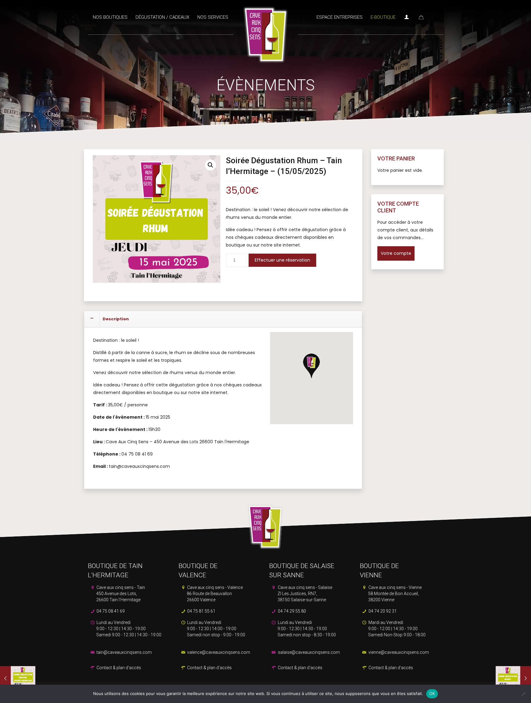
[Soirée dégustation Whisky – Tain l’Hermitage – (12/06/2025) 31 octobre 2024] (513, 678)
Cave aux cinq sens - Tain (120, 593)
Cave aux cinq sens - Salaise (304, 593)
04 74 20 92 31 (382, 611)
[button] (210, 165)
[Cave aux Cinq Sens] (265, 31)
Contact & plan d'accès (118, 667)
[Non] (523, 694)
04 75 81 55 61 (200, 611)
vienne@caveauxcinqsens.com (398, 652)
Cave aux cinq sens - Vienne (395, 593)
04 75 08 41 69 (110, 611)
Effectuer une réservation (282, 260)
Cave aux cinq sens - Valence (214, 593)
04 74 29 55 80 (291, 611)
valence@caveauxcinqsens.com (218, 652)
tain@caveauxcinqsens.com (124, 652)
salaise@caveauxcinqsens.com (308, 652)
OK (432, 693)
